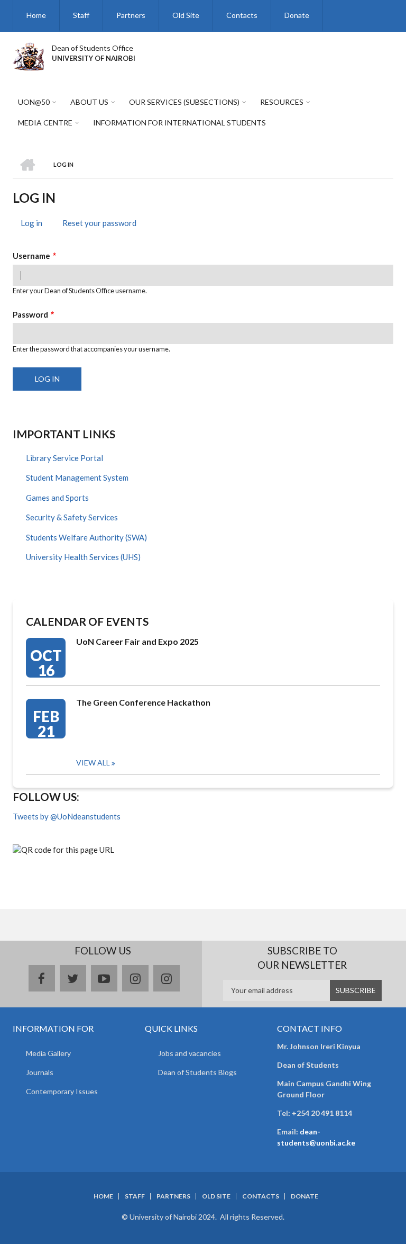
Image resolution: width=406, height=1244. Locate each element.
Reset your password (99, 223)
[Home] (28, 55)
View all (93, 762)
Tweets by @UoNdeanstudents (67, 816)
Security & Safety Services (72, 517)
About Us (89, 101)
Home (36, 15)
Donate (296, 15)
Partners (130, 15)
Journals (39, 1072)
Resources (281, 101)
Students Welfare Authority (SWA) (86, 537)
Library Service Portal (64, 458)
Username (31, 255)
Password (30, 314)
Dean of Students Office (92, 47)
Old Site (185, 15)
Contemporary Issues (62, 1091)
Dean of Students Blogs (197, 1072)
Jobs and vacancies (189, 1053)
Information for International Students (179, 122)
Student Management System (77, 477)
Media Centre (45, 122)
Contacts (241, 15)
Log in (35, 224)
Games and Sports (57, 497)
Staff (81, 15)
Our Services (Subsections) (184, 101)
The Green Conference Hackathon (143, 702)
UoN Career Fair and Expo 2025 (137, 641)
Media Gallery (48, 1053)
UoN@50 (34, 101)
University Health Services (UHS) (83, 557)
